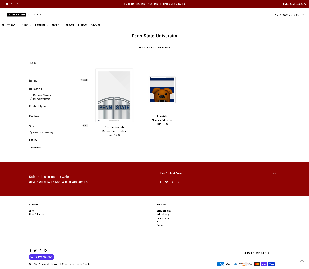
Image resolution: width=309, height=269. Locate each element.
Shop (31, 210)
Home (142, 47)
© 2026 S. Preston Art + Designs (44, 264)
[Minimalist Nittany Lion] (162, 90)
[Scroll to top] (302, 260)
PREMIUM (40, 25)
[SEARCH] (277, 14)
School (33, 126)
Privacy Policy (163, 218)
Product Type (37, 106)
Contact (160, 225)
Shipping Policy (164, 210)
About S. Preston (37, 214)
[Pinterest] (11, 4)
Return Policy (163, 214)
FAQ (158, 221)
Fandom (34, 116)
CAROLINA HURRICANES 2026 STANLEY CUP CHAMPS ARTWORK (154, 4)
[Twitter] (6, 4)
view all (84, 80)
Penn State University (43, 132)
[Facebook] (2, 4)
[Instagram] (16, 4)
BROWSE (70, 25)
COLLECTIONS (8, 25)
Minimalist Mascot (41, 99)
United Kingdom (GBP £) (294, 4)
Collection (35, 89)
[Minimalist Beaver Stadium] (114, 95)
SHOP (25, 25)
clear (85, 125)
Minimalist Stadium (42, 95)
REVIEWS (82, 25)
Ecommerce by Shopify (79, 264)
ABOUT (55, 25)
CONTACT (95, 25)
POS (62, 264)
